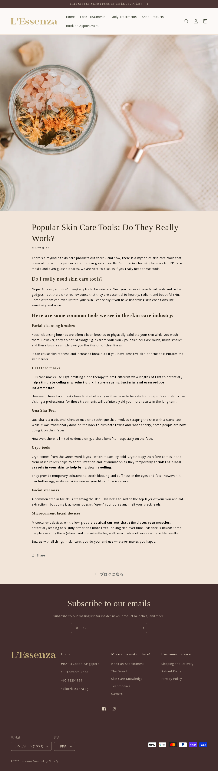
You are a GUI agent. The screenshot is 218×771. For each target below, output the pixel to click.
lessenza (26, 761)
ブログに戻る (112, 574)
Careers (117, 694)
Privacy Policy (171, 679)
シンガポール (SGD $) (29, 746)
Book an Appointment (127, 664)
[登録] (142, 628)
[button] (186, 21)
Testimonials (120, 686)
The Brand (119, 671)
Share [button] (41, 555)
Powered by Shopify (45, 761)
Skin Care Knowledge (126, 679)
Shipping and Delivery (177, 664)
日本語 (62, 746)
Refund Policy (171, 671)
